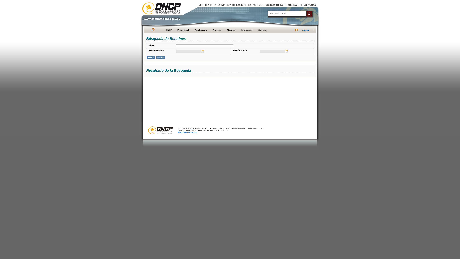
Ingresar (305, 30)
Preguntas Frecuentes (187, 132)
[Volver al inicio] (153, 30)
